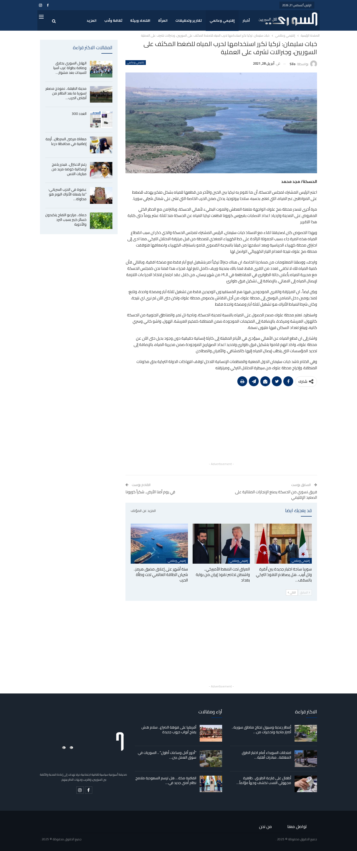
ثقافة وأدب (113, 20)
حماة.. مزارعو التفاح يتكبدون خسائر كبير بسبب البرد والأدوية (66, 219)
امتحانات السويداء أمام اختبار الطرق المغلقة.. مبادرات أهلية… (266, 755)
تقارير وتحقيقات (188, 20)
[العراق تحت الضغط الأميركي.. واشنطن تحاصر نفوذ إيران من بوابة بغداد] (221, 544)
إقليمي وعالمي (222, 20)
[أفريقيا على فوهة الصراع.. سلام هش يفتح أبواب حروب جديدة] (211, 733)
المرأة (163, 20)
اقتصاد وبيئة (140, 20)
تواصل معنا (297, 826)
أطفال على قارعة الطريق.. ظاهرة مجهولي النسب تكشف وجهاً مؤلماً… (264, 780)
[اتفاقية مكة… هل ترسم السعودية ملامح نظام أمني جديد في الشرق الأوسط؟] (211, 784)
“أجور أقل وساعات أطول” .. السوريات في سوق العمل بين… (167, 755)
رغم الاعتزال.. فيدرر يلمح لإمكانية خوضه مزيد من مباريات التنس (69, 169)
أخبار (246, 20)
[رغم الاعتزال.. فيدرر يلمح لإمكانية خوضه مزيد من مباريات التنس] (101, 170)
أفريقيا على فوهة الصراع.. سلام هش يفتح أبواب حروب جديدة (168, 729)
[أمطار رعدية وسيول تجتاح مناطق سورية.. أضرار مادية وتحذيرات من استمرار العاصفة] (306, 733)
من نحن (265, 826)
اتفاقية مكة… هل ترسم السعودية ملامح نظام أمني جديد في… (165, 780)
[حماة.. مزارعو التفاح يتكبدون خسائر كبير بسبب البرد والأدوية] (101, 220)
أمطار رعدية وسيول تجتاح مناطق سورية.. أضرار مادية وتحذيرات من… (261, 729)
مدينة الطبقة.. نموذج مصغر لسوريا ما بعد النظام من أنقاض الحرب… (66, 93)
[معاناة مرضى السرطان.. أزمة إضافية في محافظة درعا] (101, 145)
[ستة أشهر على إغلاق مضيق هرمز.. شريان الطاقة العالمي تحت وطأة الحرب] (159, 544)
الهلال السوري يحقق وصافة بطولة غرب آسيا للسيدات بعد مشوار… (70, 68)
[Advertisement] (221, 424)
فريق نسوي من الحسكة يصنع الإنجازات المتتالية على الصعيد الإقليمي (276, 494)
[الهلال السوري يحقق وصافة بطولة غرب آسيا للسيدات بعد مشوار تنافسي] (101, 69)
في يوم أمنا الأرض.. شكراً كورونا (150, 492)
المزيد (91, 20)
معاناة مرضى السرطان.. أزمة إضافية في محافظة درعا (66, 141)
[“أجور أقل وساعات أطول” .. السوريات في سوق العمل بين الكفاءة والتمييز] (211, 758)
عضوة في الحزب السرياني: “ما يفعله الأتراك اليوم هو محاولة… (67, 194)
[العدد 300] (101, 119)
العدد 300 (79, 113)
